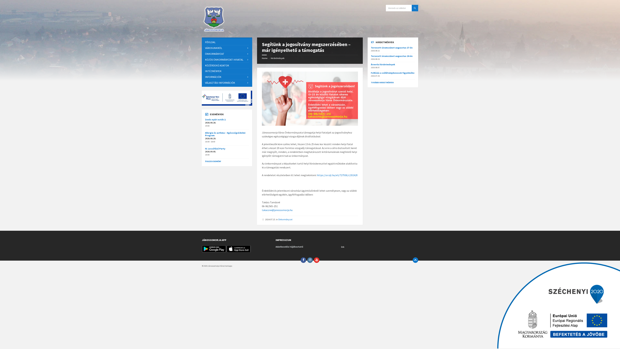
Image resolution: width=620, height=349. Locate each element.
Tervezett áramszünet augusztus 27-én (392, 47)
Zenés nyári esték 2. (215, 119)
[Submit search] (415, 8)
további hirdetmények (382, 82)
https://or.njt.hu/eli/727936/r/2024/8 (337, 175)
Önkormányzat (285, 219)
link (342, 246)
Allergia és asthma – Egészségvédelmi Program (225, 134)
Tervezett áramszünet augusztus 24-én (392, 56)
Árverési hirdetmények (383, 64)
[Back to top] (415, 260)
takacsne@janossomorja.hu (277, 210)
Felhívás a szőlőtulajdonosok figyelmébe (392, 72)
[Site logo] (214, 31)
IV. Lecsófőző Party (215, 148)
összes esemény (213, 161)
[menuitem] (227, 42)
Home (265, 58)
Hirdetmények (277, 58)
